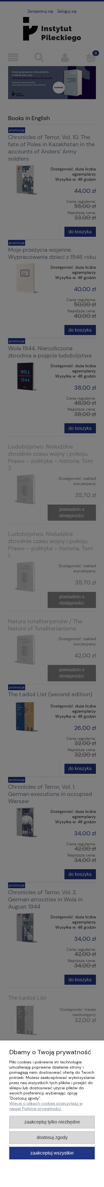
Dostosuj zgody (52, 1137)
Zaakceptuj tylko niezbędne (52, 1121)
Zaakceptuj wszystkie (52, 1152)
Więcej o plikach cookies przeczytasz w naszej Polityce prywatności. (46, 1106)
